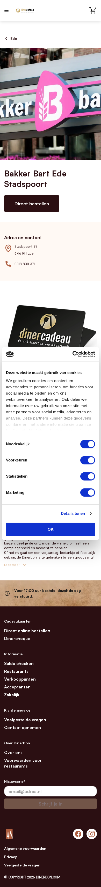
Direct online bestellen (27, 630)
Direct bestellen (32, 203)
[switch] (87, 460)
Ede (13, 38)
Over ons (13, 752)
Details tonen (73, 513)
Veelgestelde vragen (25, 719)
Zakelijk (11, 694)
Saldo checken (19, 663)
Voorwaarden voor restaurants (23, 763)
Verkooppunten (20, 679)
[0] (93, 10)
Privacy (10, 856)
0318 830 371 (25, 264)
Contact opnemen (22, 727)
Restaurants (16, 671)
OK (51, 529)
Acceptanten (17, 686)
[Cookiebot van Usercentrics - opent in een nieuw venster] (72, 354)
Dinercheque (17, 638)
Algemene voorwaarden (25, 848)
